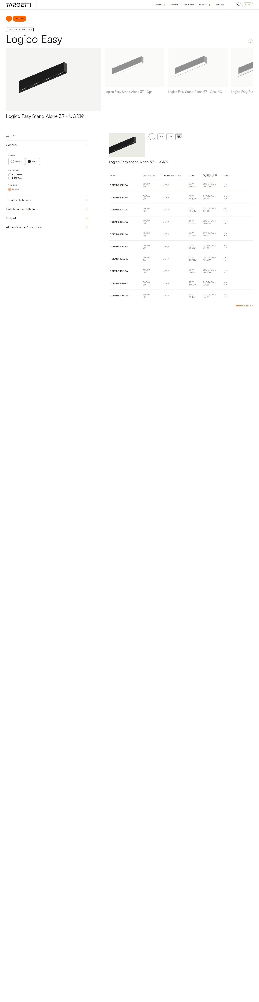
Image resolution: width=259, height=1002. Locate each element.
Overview (243, 185)
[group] (134, 83)
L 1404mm (17, 178)
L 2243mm (17, 174)
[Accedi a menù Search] (238, 4)
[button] (250, 41)
